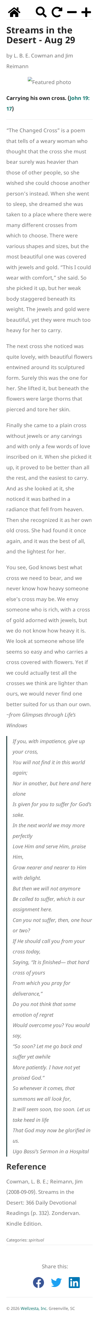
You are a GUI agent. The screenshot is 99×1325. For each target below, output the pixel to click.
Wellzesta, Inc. (34, 1308)
